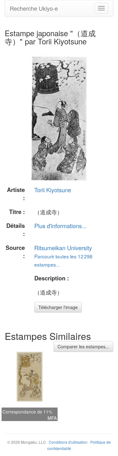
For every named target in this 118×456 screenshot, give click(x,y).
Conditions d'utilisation (68, 442)
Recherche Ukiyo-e (34, 8)
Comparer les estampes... (83, 346)
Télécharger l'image (58, 307)
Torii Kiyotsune (52, 190)
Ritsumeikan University (63, 248)
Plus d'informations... (60, 226)
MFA (52, 418)
